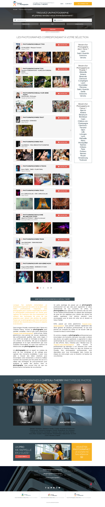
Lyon (32, 471)
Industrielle (47, 432)
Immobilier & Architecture (67, 428)
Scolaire (39, 434)
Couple (57, 428)
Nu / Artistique (70, 430)
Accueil (15, 9)
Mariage (32, 428)
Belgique (50, 475)
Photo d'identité (47, 434)
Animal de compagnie (45, 430)
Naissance (46, 428)
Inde (46, 475)
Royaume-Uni (37, 475)
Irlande (42, 475)
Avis (61, 4)
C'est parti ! (22, 456)
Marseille (36, 471)
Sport (60, 432)
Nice (62, 471)
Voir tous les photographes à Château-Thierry (52, 299)
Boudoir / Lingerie (55, 435)
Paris (29, 471)
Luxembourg (56, 475)
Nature (72, 432)
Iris (72, 434)
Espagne (69, 475)
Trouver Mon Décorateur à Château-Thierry (48, 497)
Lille (59, 471)
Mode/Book (61, 430)
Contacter (63, 45)
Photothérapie (57, 434)
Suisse (61, 475)
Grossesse (39, 428)
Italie (65, 475)
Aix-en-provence (42, 471)
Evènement (39, 432)
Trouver (52, 29)
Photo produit (34, 430)
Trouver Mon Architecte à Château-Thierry (22, 497)
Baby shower (66, 434)
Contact (68, 4)
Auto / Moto (32, 434)
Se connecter (83, 4)
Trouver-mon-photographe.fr (23, 333)
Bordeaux (55, 471)
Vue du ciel (66, 432)
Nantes (65, 471)
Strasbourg (70, 471)
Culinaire (32, 432)
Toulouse (49, 471)
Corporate (54, 432)
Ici (81, 457)
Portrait (55, 430)
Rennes (75, 471)
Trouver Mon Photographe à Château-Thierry (74, 497)
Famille (52, 428)
